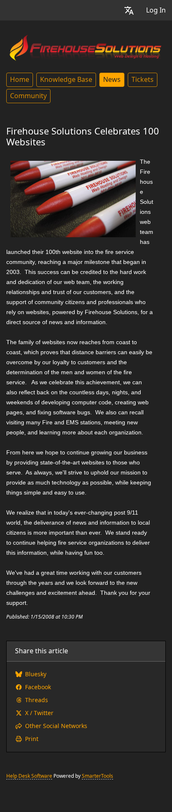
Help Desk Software (29, 776)
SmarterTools (97, 776)
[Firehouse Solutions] (86, 46)
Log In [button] (156, 10)
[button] (129, 10)
